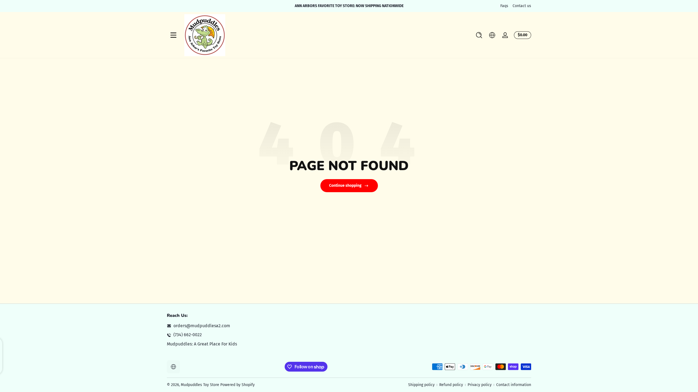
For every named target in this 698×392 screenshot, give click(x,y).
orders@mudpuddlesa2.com (201, 325)
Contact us (522, 6)
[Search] (479, 35)
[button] (479, 35)
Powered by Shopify (237, 384)
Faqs (504, 6)
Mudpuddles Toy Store (200, 384)
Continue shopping (345, 185)
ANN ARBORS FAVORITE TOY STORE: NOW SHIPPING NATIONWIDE (349, 6)
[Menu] (173, 35)
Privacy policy (480, 384)
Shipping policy (421, 384)
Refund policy (451, 384)
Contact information (513, 384)
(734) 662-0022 (187, 334)
